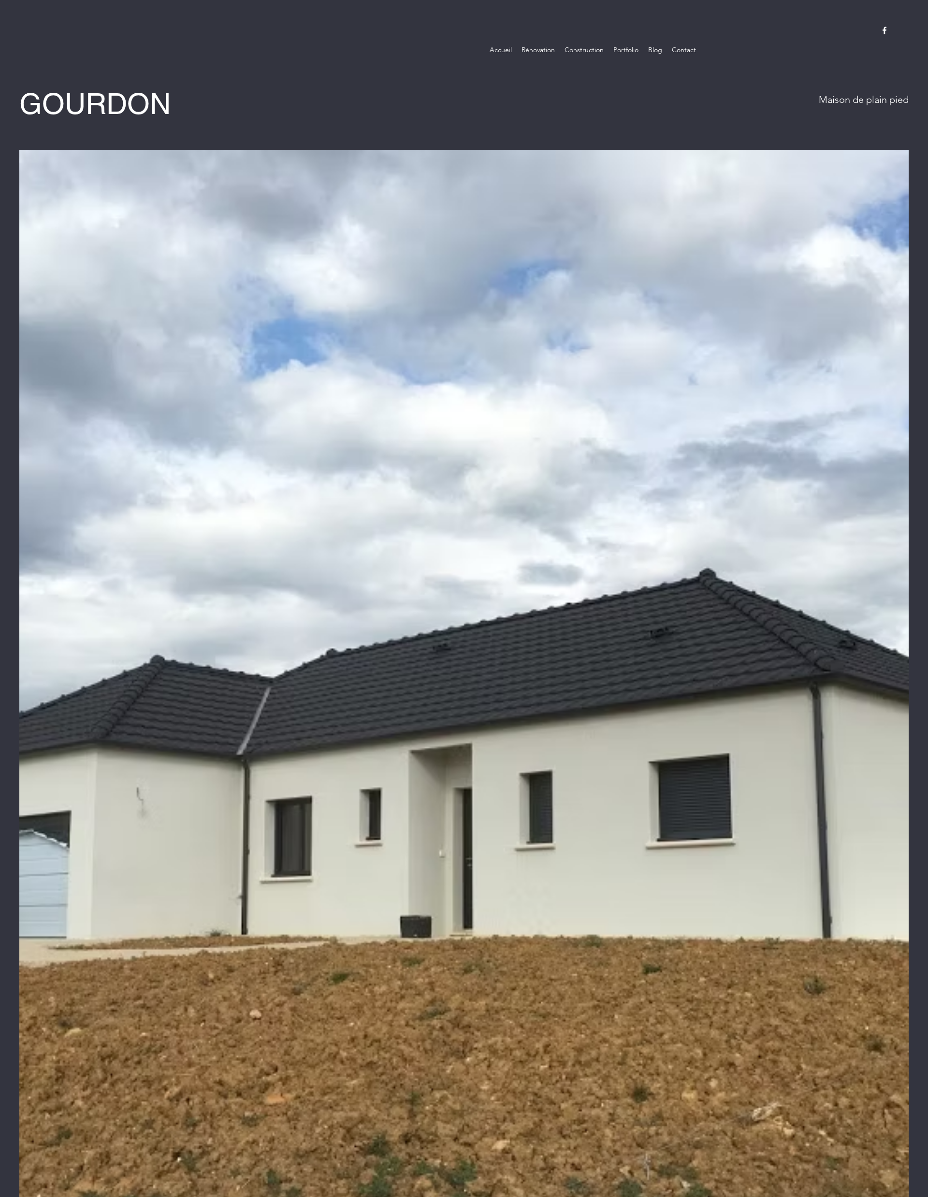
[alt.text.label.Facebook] (884, 30)
